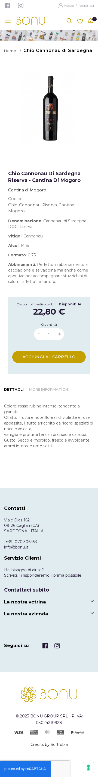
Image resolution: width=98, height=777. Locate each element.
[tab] (14, 390)
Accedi (69, 6)
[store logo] (30, 21)
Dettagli (14, 389)
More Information (48, 389)
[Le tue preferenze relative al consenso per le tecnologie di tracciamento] (88, 767)
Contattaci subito (26, 590)
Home (10, 50)
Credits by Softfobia (49, 744)
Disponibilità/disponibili (37, 304)
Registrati (86, 6)
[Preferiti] (80, 20)
